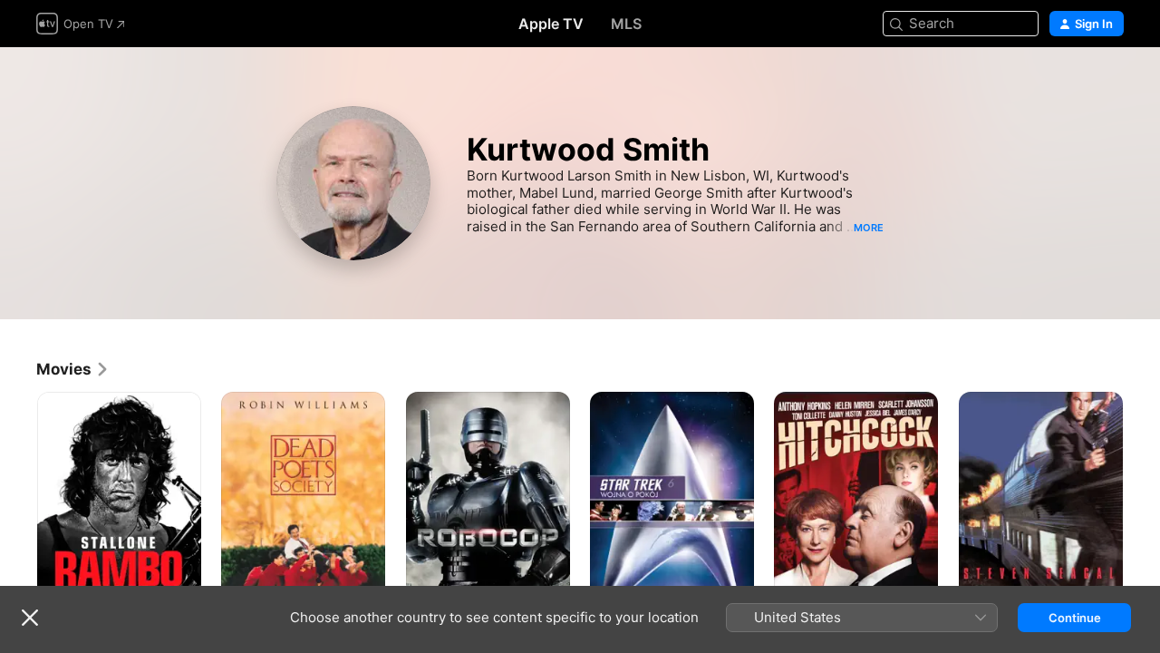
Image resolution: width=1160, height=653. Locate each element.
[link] (73, 369)
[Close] (30, 617)
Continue (1075, 617)
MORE (869, 227)
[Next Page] (1142, 515)
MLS (626, 24)
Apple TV (551, 24)
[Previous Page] (18, 515)
